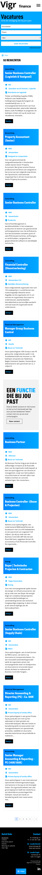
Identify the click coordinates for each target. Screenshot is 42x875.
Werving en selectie (8, 846)
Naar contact (14, 421)
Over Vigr (5, 848)
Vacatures (5, 838)
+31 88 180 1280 (34, 840)
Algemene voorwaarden (33, 862)
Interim (4, 844)
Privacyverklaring (35, 861)
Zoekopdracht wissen (35, 47)
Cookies (38, 864)
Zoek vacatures (21, 44)
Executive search (7, 842)
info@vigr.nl (35, 838)
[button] (38, 5)
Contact (4, 840)
